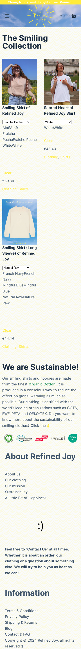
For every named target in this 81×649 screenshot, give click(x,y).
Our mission (15, 486)
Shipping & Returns (21, 622)
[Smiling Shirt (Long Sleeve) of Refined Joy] (19, 222)
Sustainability (16, 492)
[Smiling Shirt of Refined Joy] (19, 82)
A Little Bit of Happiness (25, 498)
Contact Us (37, 549)
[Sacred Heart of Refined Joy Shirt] (61, 82)
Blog (9, 628)
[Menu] (7, 16)
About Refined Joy (40, 456)
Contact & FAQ (17, 634)
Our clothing (15, 480)
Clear (6, 173)
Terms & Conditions (21, 610)
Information (27, 592)
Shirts (24, 189)
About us (12, 474)
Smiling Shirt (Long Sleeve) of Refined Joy (19, 253)
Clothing (9, 189)
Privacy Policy (17, 616)
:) (22, 646)
